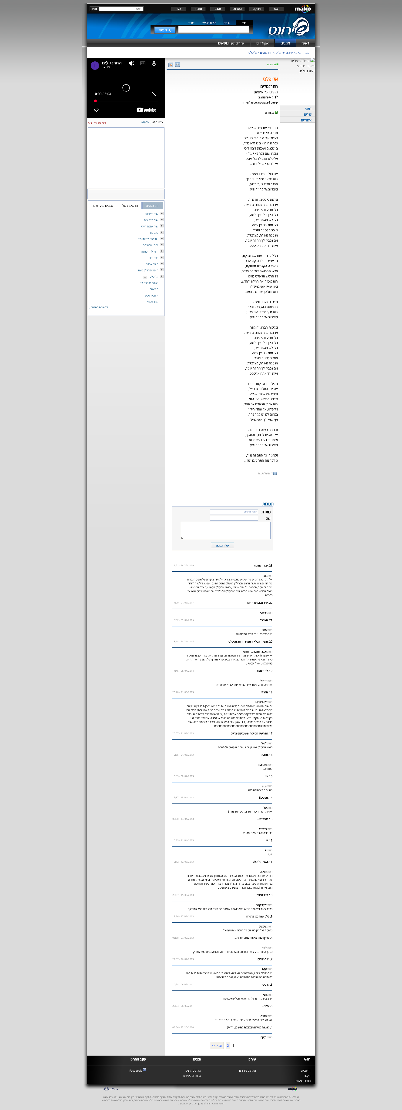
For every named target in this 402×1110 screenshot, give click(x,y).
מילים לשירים (208, 23)
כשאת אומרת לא (149, 283)
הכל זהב (153, 258)
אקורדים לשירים (192, 1076)
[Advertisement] (222, 488)
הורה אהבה (152, 264)
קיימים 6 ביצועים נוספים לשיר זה (260, 102)
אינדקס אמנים (193, 1071)
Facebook (135, 1071)
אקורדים (306, 120)
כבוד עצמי (152, 302)
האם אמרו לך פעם (148, 270)
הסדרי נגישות (303, 1081)
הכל (244, 23)
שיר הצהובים (151, 220)
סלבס (218, 9)
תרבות (198, 9)
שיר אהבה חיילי (149, 226)
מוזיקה (257, 9)
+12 (178, 9)
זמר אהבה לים (150, 245)
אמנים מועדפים (103, 205)
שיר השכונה (151, 214)
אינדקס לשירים (247, 1071)
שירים (227, 23)
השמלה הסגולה (149, 251)
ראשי (276, 9)
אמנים (191, 23)
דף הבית (306, 1071)
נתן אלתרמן (261, 92)
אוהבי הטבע (151, 295)
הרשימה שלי (130, 205)
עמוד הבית (302, 52)
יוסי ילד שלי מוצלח (148, 239)
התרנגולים (266, 52)
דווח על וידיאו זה (97, 123)
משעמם (154, 289)
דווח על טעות (265, 473)
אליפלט (252, 52)
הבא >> (217, 1045)
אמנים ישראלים (284, 52)
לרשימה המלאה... (98, 307)
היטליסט (237, 9)
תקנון (308, 1076)
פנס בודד (153, 233)
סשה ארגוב (264, 97)
